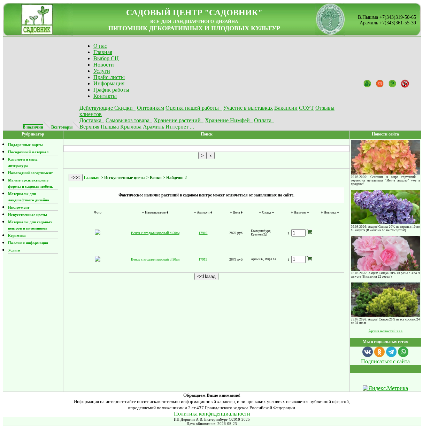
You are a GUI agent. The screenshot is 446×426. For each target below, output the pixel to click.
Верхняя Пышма (99, 127)
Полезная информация (28, 243)
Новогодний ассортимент (30, 173)
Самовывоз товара (129, 120)
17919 (203, 233)
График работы (111, 90)
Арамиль (153, 127)
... (192, 127)
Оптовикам (150, 108)
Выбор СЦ (106, 58)
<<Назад (206, 276)
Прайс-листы (109, 77)
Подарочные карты (25, 144)
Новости (103, 65)
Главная (102, 52)
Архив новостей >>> (385, 331)
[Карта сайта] (367, 83)
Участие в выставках (248, 108)
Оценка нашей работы (194, 108)
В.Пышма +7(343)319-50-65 (387, 17)
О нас (100, 46)
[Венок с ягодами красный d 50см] (97, 234)
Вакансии (286, 108)
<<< (75, 177)
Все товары (61, 127)
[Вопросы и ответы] (392, 83)
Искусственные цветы (27, 214)
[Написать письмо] (380, 83)
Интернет (177, 127)
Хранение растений (178, 120)
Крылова (130, 127)
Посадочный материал (28, 152)
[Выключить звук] (405, 83)
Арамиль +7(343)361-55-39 (388, 22)
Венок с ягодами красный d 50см (155, 233)
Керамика (17, 235)
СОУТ (306, 108)
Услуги (101, 71)
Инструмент (18, 207)
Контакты (105, 96)
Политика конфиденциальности (212, 414)
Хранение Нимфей (229, 120)
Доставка (91, 120)
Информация (108, 83)
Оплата (264, 120)
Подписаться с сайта (385, 361)
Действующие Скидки (107, 108)
